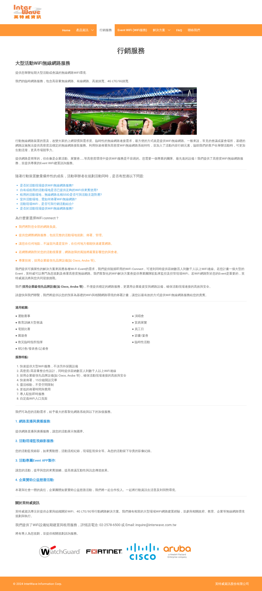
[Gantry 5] (27, 12)
